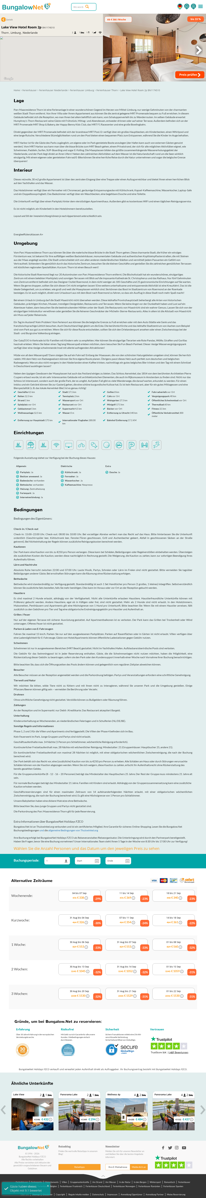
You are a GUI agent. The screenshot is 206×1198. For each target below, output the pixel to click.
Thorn (5, 32)
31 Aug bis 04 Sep (85, 920)
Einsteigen (193, 6)
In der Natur (125, 1182)
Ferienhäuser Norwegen (124, 1186)
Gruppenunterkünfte (79, 1182)
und (42, 830)
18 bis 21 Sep (180, 896)
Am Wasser (110, 1182)
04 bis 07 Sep (86, 896)
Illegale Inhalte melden (78, 1194)
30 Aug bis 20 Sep (85, 994)
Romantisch (169, 1182)
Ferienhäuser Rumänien (149, 1186)
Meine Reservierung (176, 1194)
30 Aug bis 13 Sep (85, 969)
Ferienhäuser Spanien (173, 1186)
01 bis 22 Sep (180, 994)
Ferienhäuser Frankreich (71, 1186)
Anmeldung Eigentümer (131, 1194)
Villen (64, 1182)
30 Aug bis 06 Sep (85, 945)
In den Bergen (140, 1182)
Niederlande (30, 32)
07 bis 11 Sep (133, 920)
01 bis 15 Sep (180, 969)
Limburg (16, 32)
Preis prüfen (188, 75)
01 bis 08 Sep (180, 945)
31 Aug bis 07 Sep (132, 945)
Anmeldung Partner (155, 1194)
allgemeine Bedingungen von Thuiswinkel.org (73, 830)
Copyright (60, 1194)
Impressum (112, 1194)
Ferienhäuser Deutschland (98, 1186)
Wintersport (155, 1182)
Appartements (52, 1182)
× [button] (48, 1186)
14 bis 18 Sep (180, 920)
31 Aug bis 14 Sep (132, 969)
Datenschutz (98, 1194)
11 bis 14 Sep (133, 896)
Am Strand (97, 1182)
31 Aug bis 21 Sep (132, 994)
